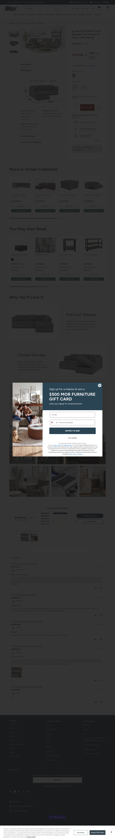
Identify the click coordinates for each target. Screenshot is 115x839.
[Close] (111, 832)
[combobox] (54, 422)
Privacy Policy (31, 837)
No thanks (72, 438)
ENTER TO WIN (72, 431)
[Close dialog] (99, 385)
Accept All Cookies (97, 832)
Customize (80, 832)
